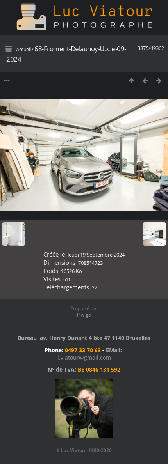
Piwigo (84, 315)
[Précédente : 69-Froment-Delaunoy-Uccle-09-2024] (145, 80)
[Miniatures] (131, 80)
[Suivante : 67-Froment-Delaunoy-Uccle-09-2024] (159, 80)
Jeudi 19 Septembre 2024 (96, 254)
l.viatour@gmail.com (84, 357)
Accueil (23, 49)
